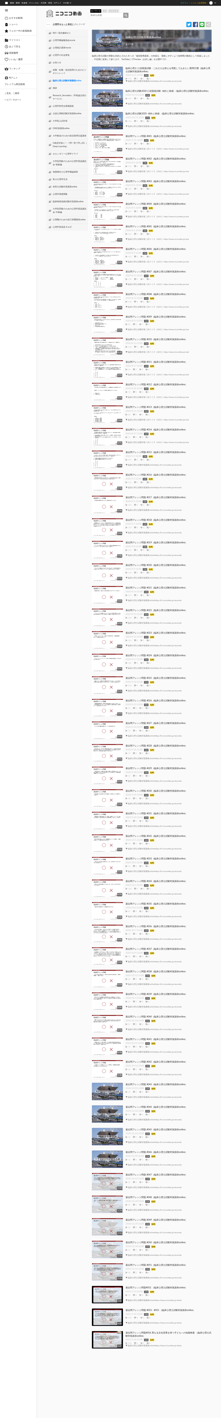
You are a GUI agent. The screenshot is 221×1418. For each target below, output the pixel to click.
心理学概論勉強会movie (64, 41)
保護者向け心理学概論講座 (65, 172)
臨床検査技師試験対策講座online (68, 202)
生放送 (24, 3)
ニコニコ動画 (69, 13)
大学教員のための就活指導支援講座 (69, 136)
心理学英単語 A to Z (62, 227)
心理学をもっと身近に (63, 24)
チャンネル (34, 3)
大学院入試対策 (60, 121)
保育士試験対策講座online (65, 187)
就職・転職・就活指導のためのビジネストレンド (69, 72)
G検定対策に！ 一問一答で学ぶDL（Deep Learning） (70, 145)
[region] (18, 712)
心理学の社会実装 (61, 55)
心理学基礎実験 (60, 194)
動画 (12, 3)
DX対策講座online (61, 128)
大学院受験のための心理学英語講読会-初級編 (69, 163)
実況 (50, 3)
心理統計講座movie (62, 48)
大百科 (43, 3)
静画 (18, 3)
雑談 (55, 88)
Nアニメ (57, 3)
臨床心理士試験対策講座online (67, 81)
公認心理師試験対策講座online (67, 114)
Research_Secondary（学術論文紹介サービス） (69, 97)
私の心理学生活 (60, 180)
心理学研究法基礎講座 (63, 106)
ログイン (184, 3)
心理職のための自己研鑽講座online (69, 220)
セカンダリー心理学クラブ (65, 154)
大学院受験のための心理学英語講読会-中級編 (69, 211)
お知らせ (57, 63)
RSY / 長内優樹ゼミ (62, 33)
